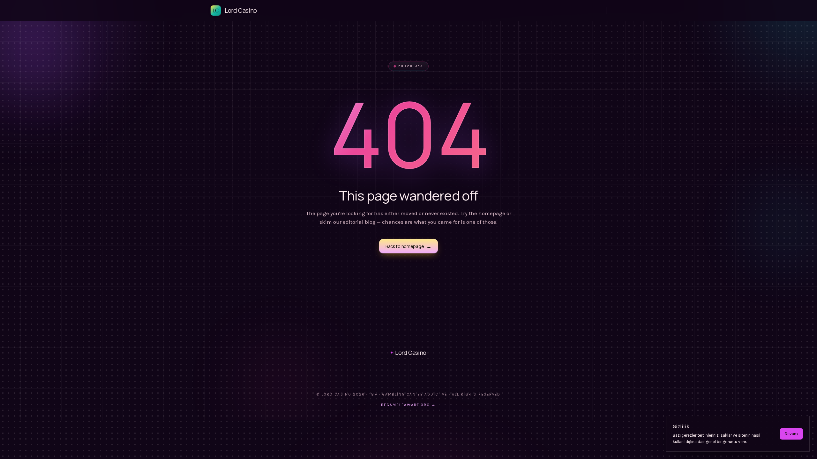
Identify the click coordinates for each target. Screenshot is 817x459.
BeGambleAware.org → (408, 405)
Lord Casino (410, 352)
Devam (791, 433)
